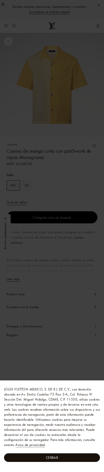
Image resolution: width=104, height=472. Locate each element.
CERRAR (52, 457)
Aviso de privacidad (30, 444)
